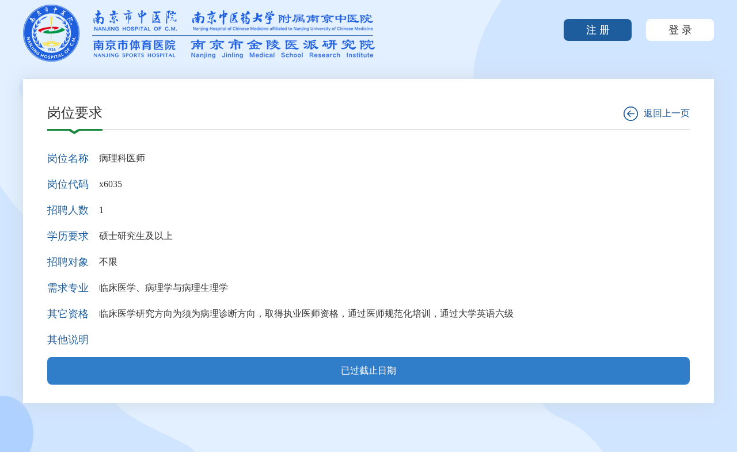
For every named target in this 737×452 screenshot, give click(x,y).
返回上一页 (667, 113)
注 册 (598, 30)
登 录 (680, 30)
